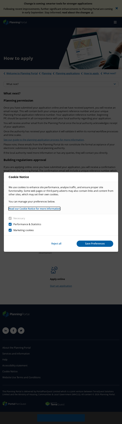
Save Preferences (95, 243)
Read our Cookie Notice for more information (34, 208)
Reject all (56, 243)
